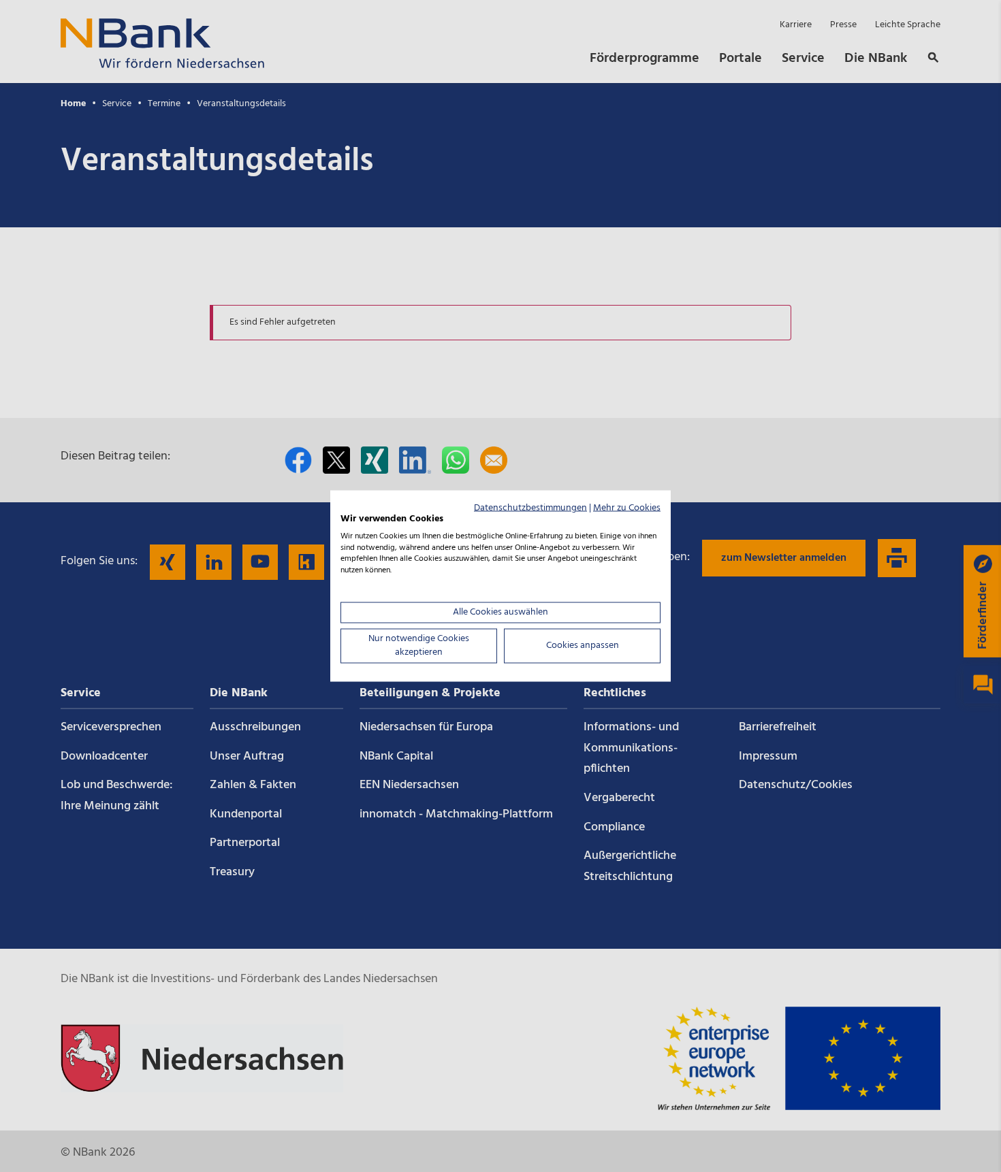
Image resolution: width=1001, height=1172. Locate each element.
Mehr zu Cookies (627, 508)
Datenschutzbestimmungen (530, 508)
